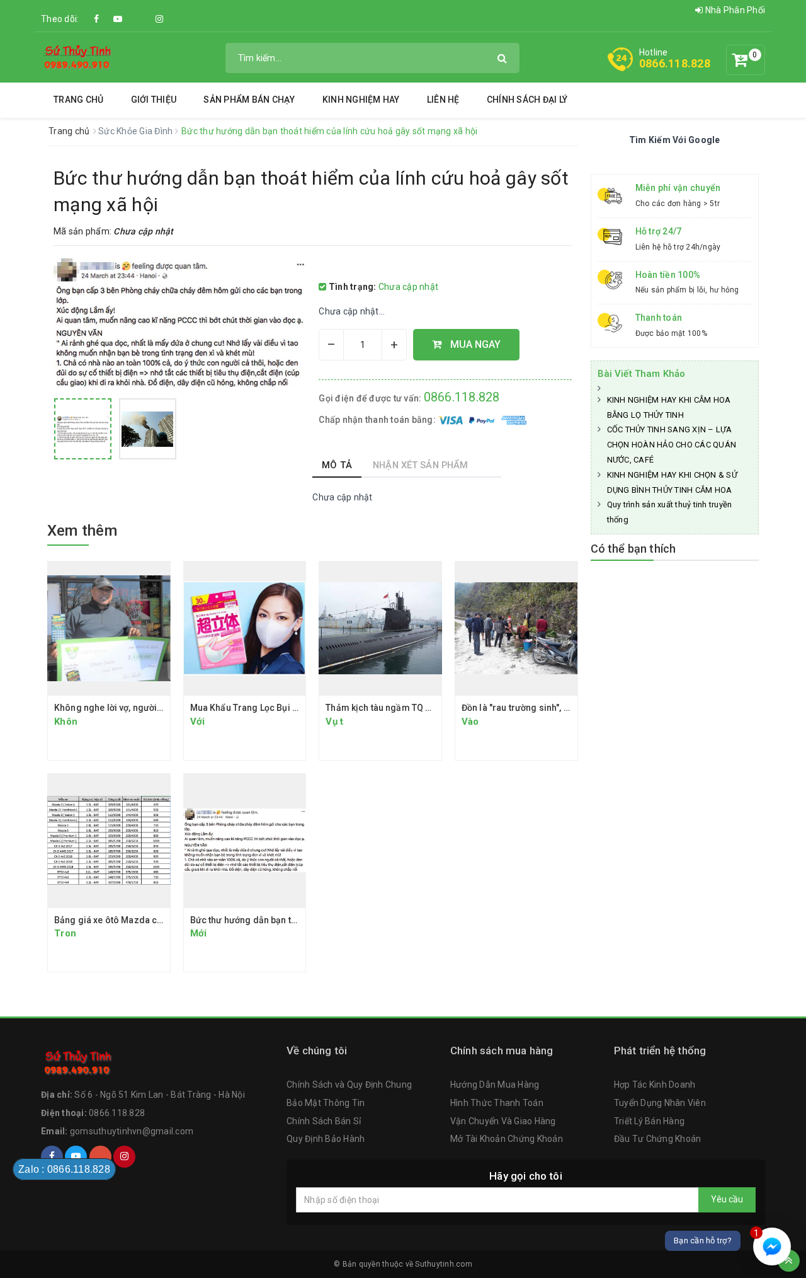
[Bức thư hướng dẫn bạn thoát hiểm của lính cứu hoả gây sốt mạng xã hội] (82, 428)
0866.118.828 (674, 63)
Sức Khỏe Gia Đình (136, 131)
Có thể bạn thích (633, 548)
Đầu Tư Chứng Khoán (657, 1139)
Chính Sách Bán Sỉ (324, 1121)
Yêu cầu (727, 1199)
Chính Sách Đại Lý (527, 100)
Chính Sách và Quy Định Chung (349, 1084)
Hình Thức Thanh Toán (496, 1103)
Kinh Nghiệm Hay (361, 100)
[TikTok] (138, 12)
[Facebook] (97, 18)
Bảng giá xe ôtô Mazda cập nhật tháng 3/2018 (149, 920)
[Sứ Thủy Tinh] (78, 57)
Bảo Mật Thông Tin (326, 1103)
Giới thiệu (154, 100)
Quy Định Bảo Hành (326, 1139)
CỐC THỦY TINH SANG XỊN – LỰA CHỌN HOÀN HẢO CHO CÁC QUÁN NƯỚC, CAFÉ (672, 444)
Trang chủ (78, 100)
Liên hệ (443, 100)
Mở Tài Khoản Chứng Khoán (506, 1139)
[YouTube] (117, 18)
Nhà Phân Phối (734, 10)
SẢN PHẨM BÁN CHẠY (249, 100)
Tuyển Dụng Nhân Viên (660, 1103)
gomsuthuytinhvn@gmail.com (131, 1131)
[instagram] (159, 18)
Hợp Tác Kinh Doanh (655, 1084)
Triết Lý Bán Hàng (649, 1121)
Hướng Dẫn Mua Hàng (495, 1084)
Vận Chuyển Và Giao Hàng (503, 1121)
